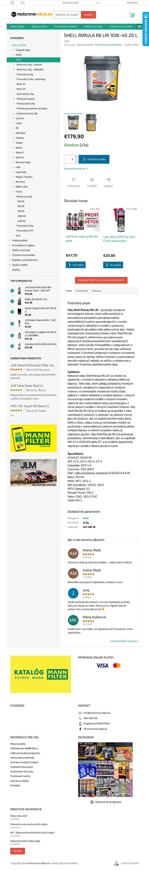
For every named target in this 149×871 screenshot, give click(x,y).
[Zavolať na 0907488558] (15, 2)
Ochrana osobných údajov (24, 762)
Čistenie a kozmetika (23, 255)
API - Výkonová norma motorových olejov (32, 833)
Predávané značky (20, 776)
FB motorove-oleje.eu (95, 729)
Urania (19, 143)
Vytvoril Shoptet (130, 863)
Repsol (19, 152)
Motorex (20, 182)
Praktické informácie (21, 767)
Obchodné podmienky (22, 758)
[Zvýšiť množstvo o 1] (77, 157)
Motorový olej (24, 196)
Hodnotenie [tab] (82, 291)
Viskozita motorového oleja (25, 841)
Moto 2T (21, 84)
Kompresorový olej (27, 113)
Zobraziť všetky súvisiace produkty (101, 280)
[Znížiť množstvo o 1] (77, 161)
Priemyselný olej (26, 104)
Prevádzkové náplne (23, 245)
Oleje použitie (19, 240)
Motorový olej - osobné (29, 65)
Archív (17, 851)
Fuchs (19, 192)
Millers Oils (22, 187)
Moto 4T (21, 89)
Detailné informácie (74, 169)
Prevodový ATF (25, 231)
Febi (18, 167)
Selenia (20, 138)
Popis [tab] (69, 291)
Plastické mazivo (26, 99)
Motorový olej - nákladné (30, 69)
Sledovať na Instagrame (108, 802)
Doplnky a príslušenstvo (25, 260)
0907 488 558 (90, 718)
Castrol (20, 118)
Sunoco (20, 157)
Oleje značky (19, 45)
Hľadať (88, 14)
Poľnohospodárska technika (32, 108)
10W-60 (21, 221)
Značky (16, 270)
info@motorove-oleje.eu (97, 713)
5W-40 (21, 206)
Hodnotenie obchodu (21, 771)
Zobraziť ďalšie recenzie (123, 641)
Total (18, 123)
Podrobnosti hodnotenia (108, 45)
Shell (18, 60)
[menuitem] (17, 27)
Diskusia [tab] (96, 291)
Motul (19, 148)
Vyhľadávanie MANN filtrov (24, 748)
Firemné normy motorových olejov (29, 824)
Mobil (19, 55)
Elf (17, 128)
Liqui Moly (21, 172)
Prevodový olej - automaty (31, 79)
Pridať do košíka (96, 159)
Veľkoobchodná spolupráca (25, 753)
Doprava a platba (19, 781)
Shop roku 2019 (18, 816)
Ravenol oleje (23, 162)
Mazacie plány (71, 3)
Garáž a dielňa (19, 265)
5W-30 (21, 201)
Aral (18, 235)
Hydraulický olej (25, 94)
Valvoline (20, 133)
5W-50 (21, 211)
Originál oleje (23, 50)
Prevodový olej (25, 74)
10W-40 (21, 216)
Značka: (131, 45)
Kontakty (15, 785)
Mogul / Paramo (24, 177)
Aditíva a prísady (21, 250)
